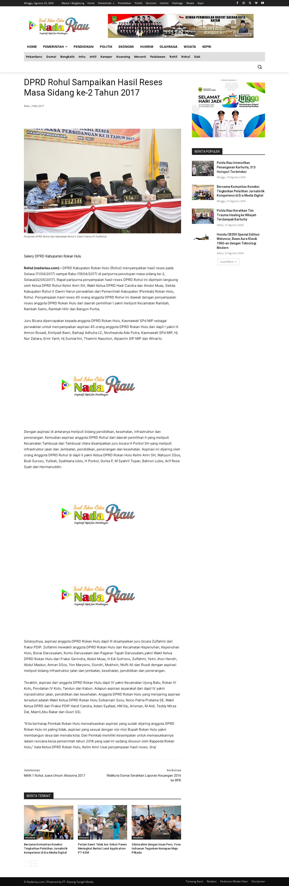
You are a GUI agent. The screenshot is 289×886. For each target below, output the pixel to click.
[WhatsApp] (88, 117)
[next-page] (34, 863)
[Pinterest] (78, 117)
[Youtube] (262, 3)
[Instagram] (243, 3)
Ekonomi (84, 837)
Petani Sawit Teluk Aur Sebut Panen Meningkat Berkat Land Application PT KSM (102, 848)
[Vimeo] (256, 3)
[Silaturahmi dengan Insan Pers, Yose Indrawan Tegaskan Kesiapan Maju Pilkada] (156, 822)
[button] (259, 66)
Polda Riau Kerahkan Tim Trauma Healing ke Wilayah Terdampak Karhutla (236, 215)
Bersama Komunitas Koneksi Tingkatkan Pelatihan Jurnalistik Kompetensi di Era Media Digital (46, 848)
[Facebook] (237, 3)
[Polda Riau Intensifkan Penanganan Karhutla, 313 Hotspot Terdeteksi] (203, 168)
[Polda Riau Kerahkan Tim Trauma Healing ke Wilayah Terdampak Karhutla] (203, 216)
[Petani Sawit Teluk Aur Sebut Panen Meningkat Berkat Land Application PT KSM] (102, 822)
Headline (30, 837)
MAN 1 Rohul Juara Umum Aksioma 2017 (54, 776)
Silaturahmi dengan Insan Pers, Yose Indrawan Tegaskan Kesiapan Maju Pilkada (156, 848)
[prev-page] (27, 863)
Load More (227, 262)
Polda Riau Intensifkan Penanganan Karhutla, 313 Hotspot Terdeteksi (236, 167)
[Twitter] (250, 3)
